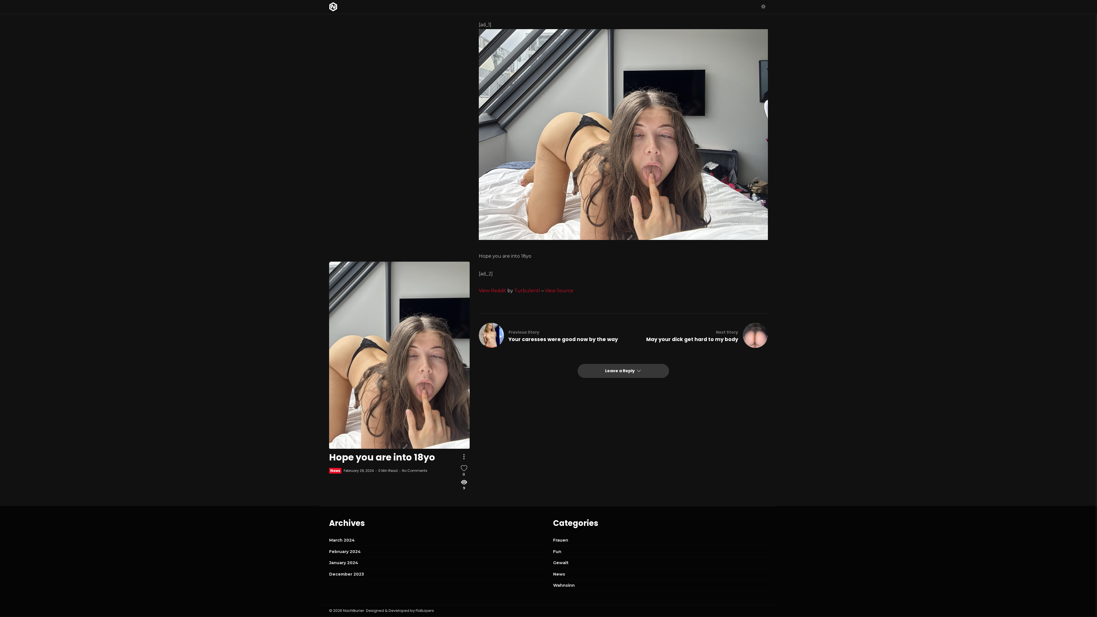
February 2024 (345, 551)
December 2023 (346, 574)
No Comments (414, 470)
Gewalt (560, 562)
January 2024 (343, 562)
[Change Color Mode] (763, 6)
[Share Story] (464, 456)
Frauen (560, 540)
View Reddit (492, 290)
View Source (559, 290)
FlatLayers (425, 610)
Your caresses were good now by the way (563, 339)
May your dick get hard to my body (692, 339)
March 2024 (342, 540)
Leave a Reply (620, 371)
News (335, 470)
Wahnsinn (564, 585)
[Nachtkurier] (333, 6)
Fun (557, 551)
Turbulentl (527, 290)
